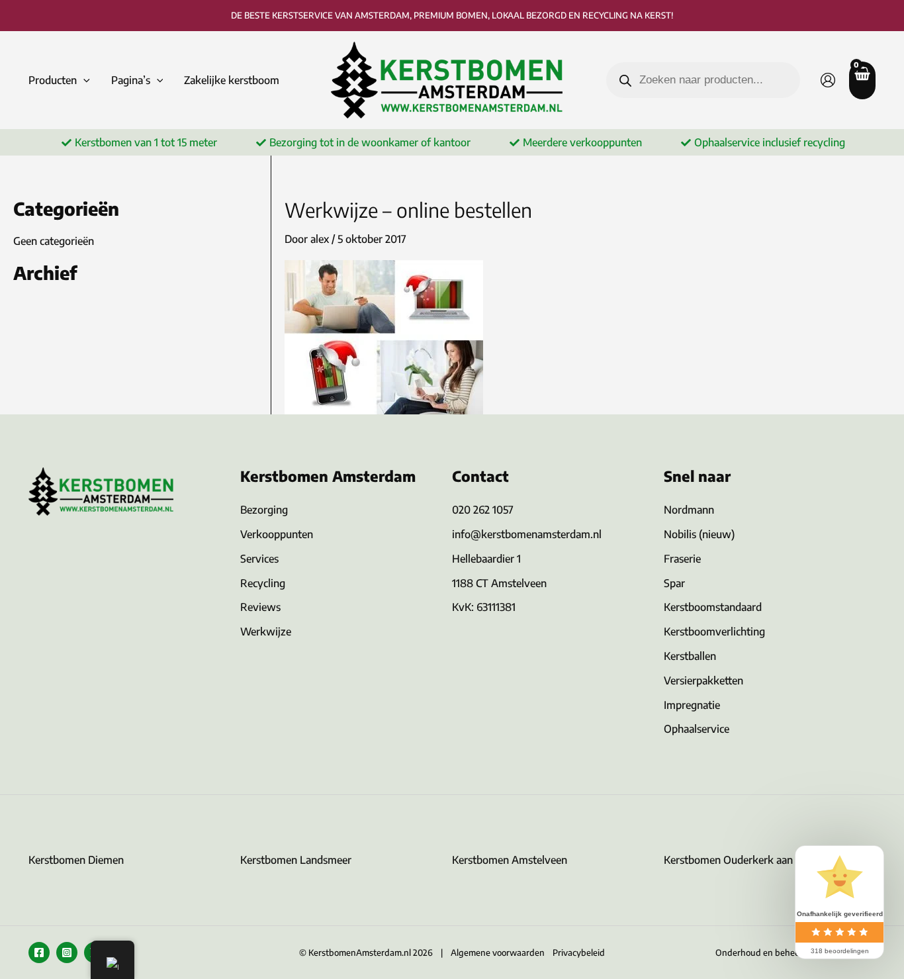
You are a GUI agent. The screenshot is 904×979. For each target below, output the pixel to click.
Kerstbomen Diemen (76, 859)
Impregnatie (692, 705)
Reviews (260, 607)
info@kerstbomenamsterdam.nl (527, 534)
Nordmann (689, 509)
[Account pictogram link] (828, 80)
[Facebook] (39, 952)
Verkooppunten (276, 534)
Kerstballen (690, 656)
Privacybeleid (579, 952)
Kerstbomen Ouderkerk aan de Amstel (753, 859)
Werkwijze (265, 631)
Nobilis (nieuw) (699, 534)
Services (259, 558)
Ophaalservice (696, 728)
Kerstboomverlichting (714, 631)
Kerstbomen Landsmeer (295, 859)
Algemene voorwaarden (498, 952)
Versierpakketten (703, 680)
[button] (83, 80)
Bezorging (264, 509)
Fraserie (682, 558)
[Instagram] (66, 952)
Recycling (262, 583)
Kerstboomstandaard (713, 607)
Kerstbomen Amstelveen (509, 859)
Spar (674, 583)
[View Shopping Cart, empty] (862, 80)
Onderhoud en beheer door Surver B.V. (790, 952)
